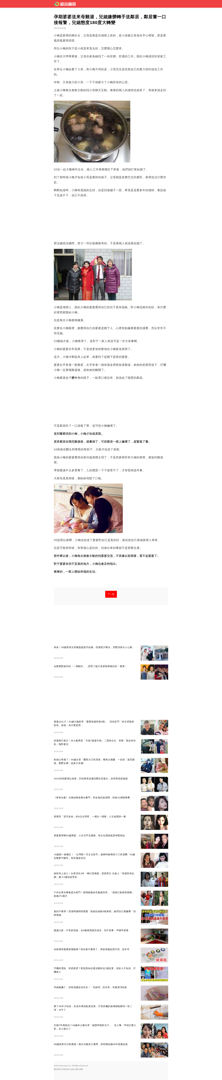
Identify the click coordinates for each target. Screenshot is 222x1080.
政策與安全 (66, 1069)
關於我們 (57, 1069)
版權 (81, 1069)
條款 (73, 1069)
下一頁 (111, 594)
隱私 (77, 1069)
